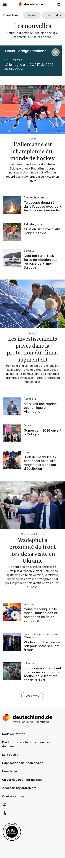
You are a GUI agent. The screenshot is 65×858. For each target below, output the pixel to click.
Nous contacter (13, 734)
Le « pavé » (10, 754)
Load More (32, 695)
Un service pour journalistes (22, 779)
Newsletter (10, 771)
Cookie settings (13, 796)
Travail (31, 15)
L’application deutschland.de (22, 763)
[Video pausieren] (15, 615)
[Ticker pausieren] (55, 52)
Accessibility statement (19, 788)
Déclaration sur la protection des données (26, 744)
